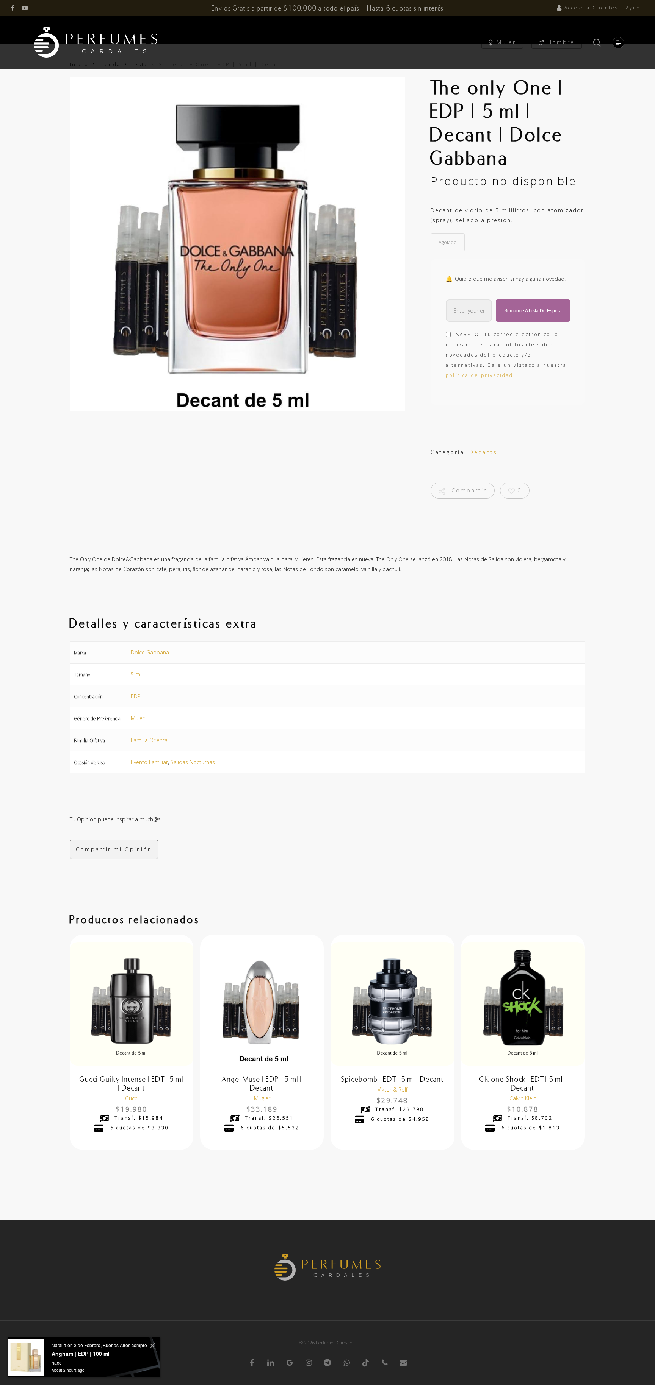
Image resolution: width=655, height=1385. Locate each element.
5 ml (136, 674)
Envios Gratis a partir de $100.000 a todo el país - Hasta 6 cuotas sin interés (327, 8)
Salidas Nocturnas (193, 762)
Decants (483, 452)
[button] (617, 43)
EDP (136, 696)
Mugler (262, 1098)
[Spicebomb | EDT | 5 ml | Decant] (392, 1004)
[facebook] (12, 8)
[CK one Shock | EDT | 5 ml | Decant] (522, 1004)
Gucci (131, 1098)
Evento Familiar (149, 762)
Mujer (137, 718)
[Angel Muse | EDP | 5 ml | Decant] (262, 1004)
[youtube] (25, 8)
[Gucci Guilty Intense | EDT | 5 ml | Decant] (131, 1004)
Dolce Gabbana (150, 652)
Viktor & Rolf (392, 1089)
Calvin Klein (522, 1098)
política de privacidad (479, 375)
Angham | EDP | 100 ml (81, 1353)
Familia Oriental (150, 740)
